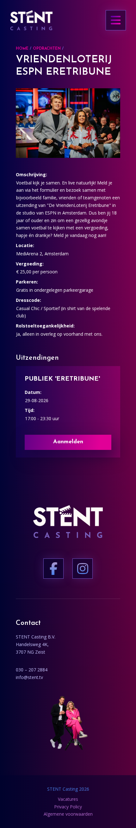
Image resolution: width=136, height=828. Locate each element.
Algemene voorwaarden (68, 814)
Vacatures (68, 799)
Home (22, 49)
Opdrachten (47, 49)
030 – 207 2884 (31, 670)
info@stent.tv (29, 677)
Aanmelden (68, 442)
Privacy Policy (68, 807)
